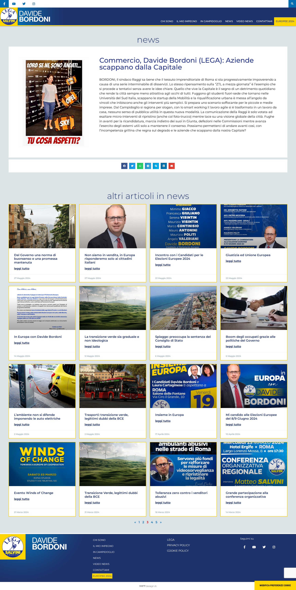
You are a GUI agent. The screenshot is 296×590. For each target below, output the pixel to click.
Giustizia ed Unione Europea (248, 255)
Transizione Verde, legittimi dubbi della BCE (111, 495)
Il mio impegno (187, 21)
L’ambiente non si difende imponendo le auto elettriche (37, 416)
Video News (244, 21)
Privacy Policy (178, 545)
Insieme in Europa (169, 415)
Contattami (264, 21)
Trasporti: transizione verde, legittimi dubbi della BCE (106, 416)
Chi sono (167, 21)
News (229, 21)
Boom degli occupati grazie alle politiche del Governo (250, 338)
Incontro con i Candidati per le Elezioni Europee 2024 (179, 257)
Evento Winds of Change (33, 493)
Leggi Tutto (21, 268)
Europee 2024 (285, 21)
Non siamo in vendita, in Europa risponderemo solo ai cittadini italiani (110, 258)
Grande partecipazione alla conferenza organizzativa (247, 495)
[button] (292, 4)
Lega (170, 539)
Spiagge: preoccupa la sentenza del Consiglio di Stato (183, 338)
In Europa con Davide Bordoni (38, 337)
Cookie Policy (178, 550)
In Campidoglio (211, 21)
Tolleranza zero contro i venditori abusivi (181, 495)
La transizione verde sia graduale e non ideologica (112, 338)
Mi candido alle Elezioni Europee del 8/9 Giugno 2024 (251, 416)
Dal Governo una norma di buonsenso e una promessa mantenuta (35, 258)
